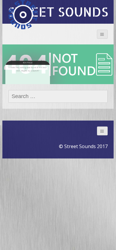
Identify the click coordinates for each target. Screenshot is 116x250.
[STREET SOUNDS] (23, 15)
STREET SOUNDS (58, 12)
